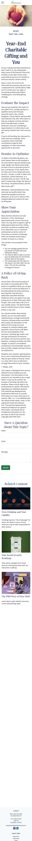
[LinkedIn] (17, 828)
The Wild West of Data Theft (16, 596)
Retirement (16, 836)
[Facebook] (14, 828)
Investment (16, 838)
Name (3, 431)
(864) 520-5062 (18, 814)
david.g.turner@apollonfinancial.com (16, 825)
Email (3, 441)
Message (4, 452)
